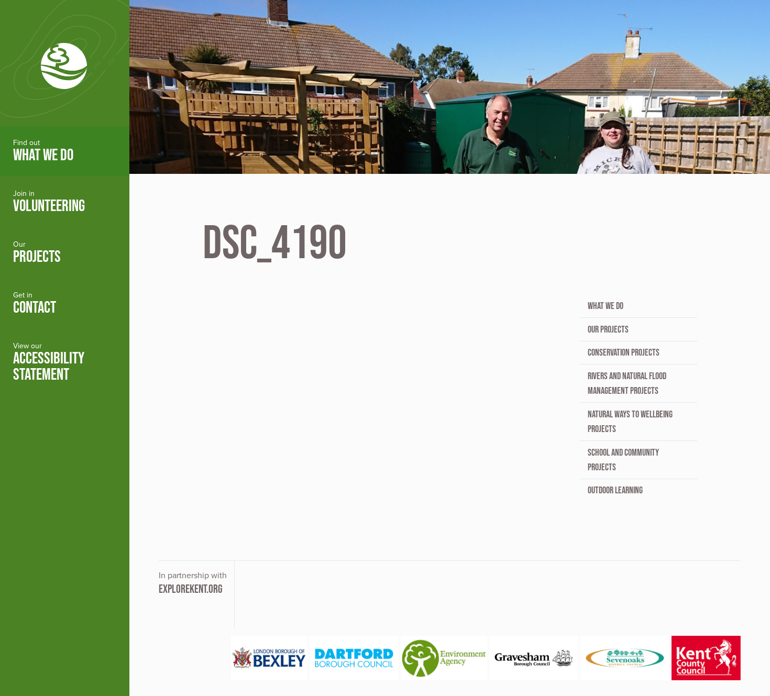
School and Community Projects (623, 459)
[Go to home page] (64, 63)
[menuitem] (64, 151)
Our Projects (608, 329)
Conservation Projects (623, 352)
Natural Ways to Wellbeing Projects (630, 421)
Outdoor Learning (615, 490)
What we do (605, 306)
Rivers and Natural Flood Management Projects (627, 383)
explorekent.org (191, 588)
